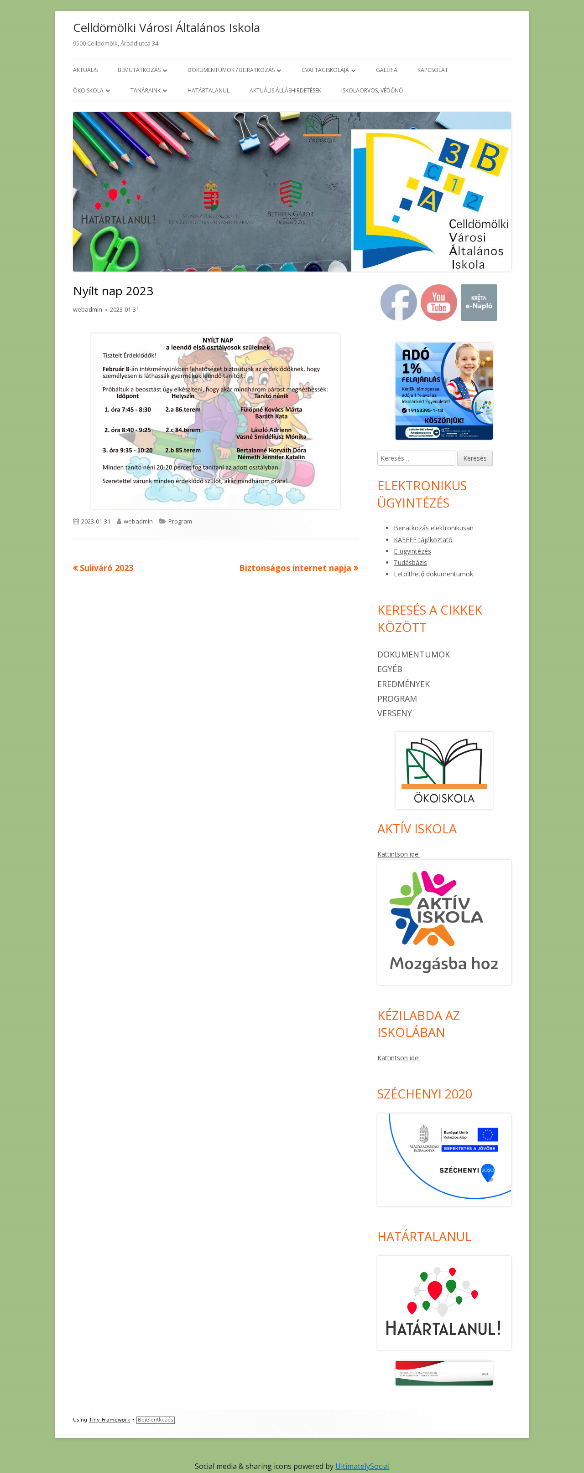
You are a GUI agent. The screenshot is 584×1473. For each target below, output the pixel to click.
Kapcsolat (432, 70)
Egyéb (389, 668)
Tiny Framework (109, 1420)
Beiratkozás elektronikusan (434, 528)
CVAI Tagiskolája (325, 70)
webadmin (87, 309)
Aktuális (85, 70)
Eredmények (403, 683)
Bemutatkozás (139, 70)
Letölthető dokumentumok (433, 574)
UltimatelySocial (362, 1466)
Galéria (386, 70)
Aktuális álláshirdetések (285, 90)
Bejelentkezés (155, 1420)
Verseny (394, 713)
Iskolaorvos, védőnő (372, 90)
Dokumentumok (413, 654)
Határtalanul (208, 90)
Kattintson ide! (398, 854)
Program (180, 521)
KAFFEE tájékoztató (423, 539)
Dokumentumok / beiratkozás (231, 70)
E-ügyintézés (412, 551)
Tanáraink (145, 90)
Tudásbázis (410, 562)
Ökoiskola (88, 90)
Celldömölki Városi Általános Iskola (166, 27)
